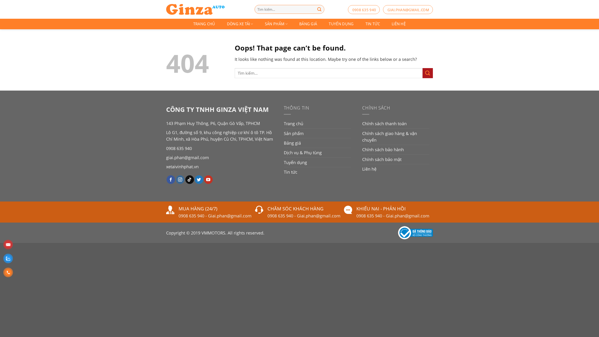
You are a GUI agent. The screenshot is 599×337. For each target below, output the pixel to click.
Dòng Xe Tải (238, 23)
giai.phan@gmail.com (408, 9)
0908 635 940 (364, 9)
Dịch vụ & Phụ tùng (303, 152)
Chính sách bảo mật (382, 159)
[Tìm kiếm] (319, 9)
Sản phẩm (275, 23)
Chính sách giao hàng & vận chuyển (389, 137)
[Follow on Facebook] (171, 179)
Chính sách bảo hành (383, 149)
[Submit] (428, 73)
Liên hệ (399, 23)
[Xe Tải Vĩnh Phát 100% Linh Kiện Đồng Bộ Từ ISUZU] (195, 9)
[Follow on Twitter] (199, 179)
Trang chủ (204, 23)
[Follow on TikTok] (189, 179)
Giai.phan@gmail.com (230, 216)
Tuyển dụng (341, 23)
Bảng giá (308, 23)
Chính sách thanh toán (384, 123)
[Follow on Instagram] (180, 179)
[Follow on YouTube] (208, 179)
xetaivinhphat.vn (182, 166)
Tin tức (372, 23)
